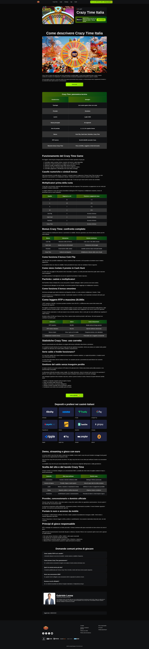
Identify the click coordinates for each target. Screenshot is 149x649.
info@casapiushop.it (102, 629)
